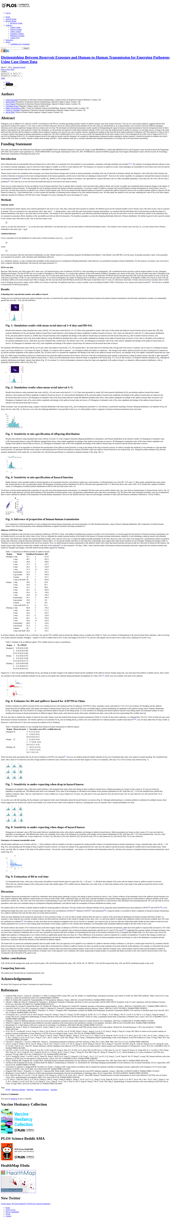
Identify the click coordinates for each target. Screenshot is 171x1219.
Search (26, 48)
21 (91, 910)
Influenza (30, 1090)
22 (105, 910)
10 (9, 181)
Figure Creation (16, 29)
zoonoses (53, 1090)
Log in (8, 13)
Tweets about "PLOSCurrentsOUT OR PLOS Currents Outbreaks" (26, 1204)
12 (167, 355)
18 (149, 907)
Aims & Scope (11, 19)
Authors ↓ (9, 25)
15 (133, 719)
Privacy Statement (12, 1212)
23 (123, 929)
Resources (9, 40)
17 (65, 756)
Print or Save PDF (7, 69)
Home (8, 17)
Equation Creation (17, 34)
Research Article (19, 67)
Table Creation (15, 32)
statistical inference (42, 1090)
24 (125, 929)
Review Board (11, 21)
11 (150, 282)
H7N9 (8, 1090)
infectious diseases (18, 1090)
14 (103, 675)
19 (161, 907)
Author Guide (15, 27)
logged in (14, 1099)
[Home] (30, 7)
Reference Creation (17, 36)
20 (74, 910)
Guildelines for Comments (20, 44)
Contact (8, 1216)
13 (59, 545)
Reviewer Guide (16, 23)
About (8, 42)
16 (135, 719)
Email (8, 82)
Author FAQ (15, 38)
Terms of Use (10, 1210)
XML (3, 78)
